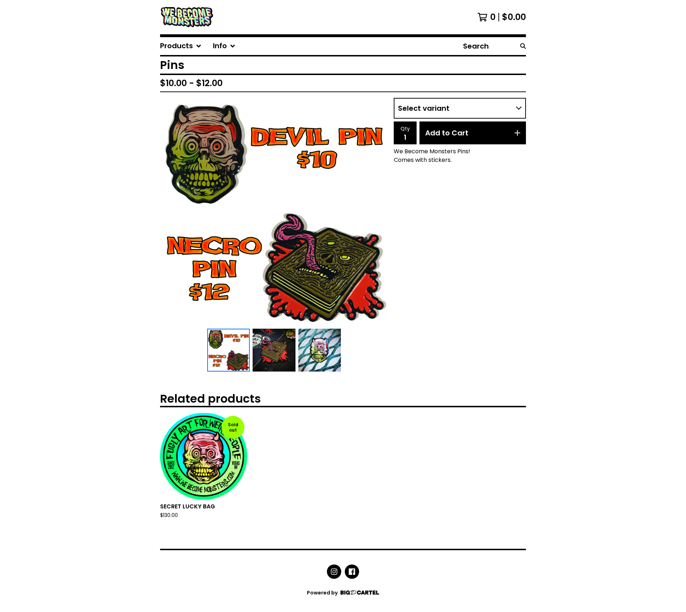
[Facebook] (352, 571)
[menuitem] (181, 46)
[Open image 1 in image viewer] (274, 212)
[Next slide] (378, 211)
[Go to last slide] (170, 211)
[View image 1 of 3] (228, 350)
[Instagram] (334, 571)
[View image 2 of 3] (274, 350)
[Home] (187, 17)
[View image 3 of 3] (319, 350)
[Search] (523, 46)
